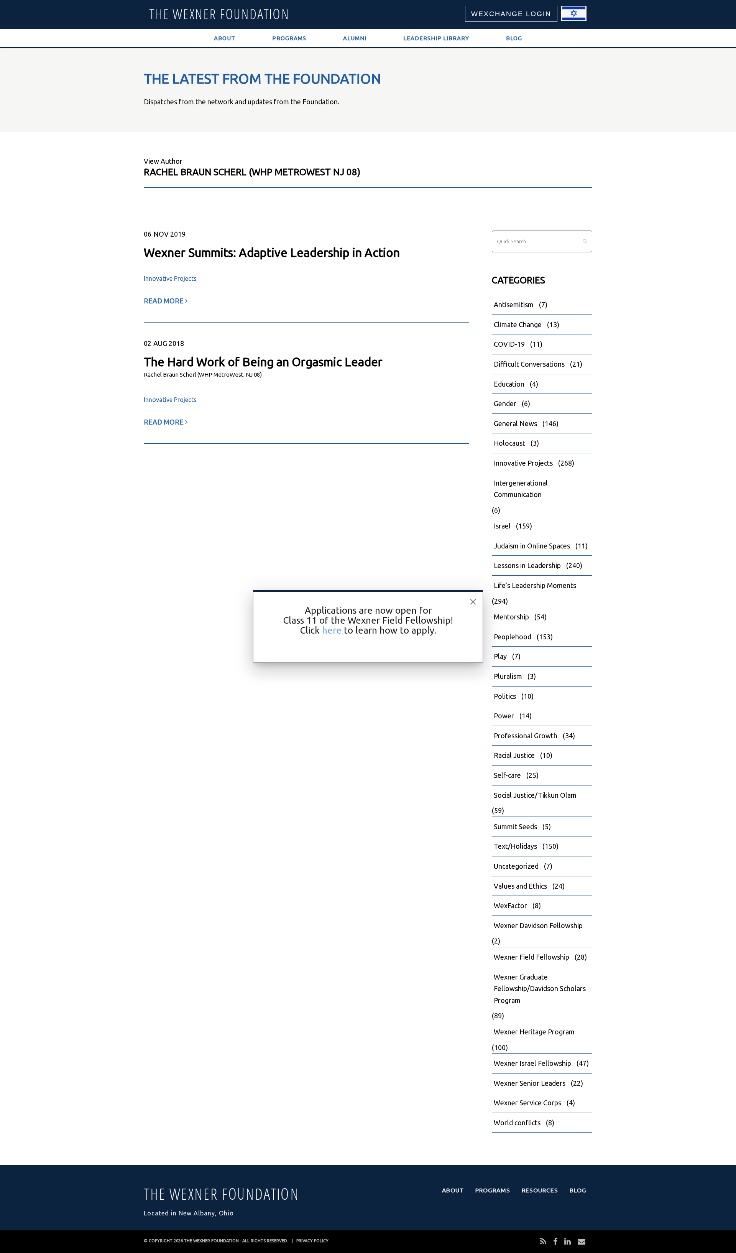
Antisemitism (514, 304)
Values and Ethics (520, 886)
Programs (289, 38)
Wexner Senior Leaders (529, 1083)
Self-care (507, 775)
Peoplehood (512, 636)
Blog (514, 38)
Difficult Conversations (529, 364)
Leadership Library (436, 38)
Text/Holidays (515, 846)
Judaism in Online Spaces (532, 546)
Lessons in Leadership (527, 565)
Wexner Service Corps (527, 1102)
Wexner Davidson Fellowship (538, 925)
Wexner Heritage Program (534, 1032)
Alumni (354, 38)
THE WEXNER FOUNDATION (211, 1240)
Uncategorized (516, 866)
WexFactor (510, 905)
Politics (505, 696)
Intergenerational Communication (521, 489)
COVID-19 (509, 344)
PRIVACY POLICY (312, 1240)
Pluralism (508, 676)
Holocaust (509, 443)
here (332, 630)
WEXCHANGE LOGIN (511, 14)
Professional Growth (525, 735)
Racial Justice (514, 755)
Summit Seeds (515, 826)
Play (500, 656)
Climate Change (518, 324)
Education (509, 384)
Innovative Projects (170, 278)
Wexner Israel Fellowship (532, 1063)
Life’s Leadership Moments (535, 585)
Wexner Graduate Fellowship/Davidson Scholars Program (540, 988)
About (224, 38)
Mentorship (511, 617)
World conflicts (517, 1122)
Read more (164, 301)
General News (515, 423)
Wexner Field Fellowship (531, 957)
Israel (502, 526)
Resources (540, 1190)
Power (504, 716)
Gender (505, 403)
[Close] (473, 602)
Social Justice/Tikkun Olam (535, 795)
